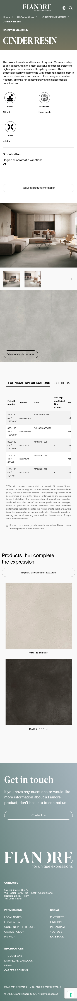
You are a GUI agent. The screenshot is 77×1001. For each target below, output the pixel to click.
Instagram (57, 926)
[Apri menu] (7, 7)
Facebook (57, 936)
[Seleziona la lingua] (64, 8)
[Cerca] (71, 8)
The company (13, 955)
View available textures (20, 354)
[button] (11, 279)
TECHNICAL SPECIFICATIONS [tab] (28, 383)
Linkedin (56, 922)
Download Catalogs (18, 960)
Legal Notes (12, 917)
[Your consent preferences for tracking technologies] (70, 994)
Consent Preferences (19, 926)
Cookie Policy (14, 931)
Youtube (56, 931)
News (8, 965)
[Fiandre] (37, 7)
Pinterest (57, 917)
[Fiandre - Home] (38, 860)
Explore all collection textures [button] (38, 572)
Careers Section (16, 970)
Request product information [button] (38, 187)
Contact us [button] (39, 815)
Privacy (9, 936)
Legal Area (12, 922)
